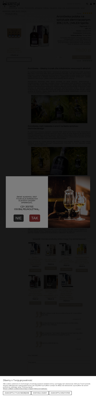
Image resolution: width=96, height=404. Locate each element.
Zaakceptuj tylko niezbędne (17, 393)
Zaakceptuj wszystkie (60, 393)
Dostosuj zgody (40, 393)
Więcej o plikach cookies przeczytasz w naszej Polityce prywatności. (25, 389)
